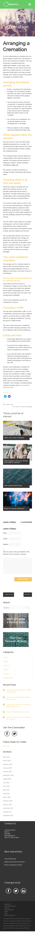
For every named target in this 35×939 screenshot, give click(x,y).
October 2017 (7, 812)
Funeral (23, 406)
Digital (5, 661)
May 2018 (6, 790)
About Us (7, 904)
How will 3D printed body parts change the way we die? (18, 691)
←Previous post (8, 594)
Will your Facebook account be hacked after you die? (18, 718)
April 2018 (6, 793)
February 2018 (7, 801)
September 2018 (8, 775)
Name (5, 533)
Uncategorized (8, 678)
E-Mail (5, 539)
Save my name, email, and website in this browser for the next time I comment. (16, 553)
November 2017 (8, 808)
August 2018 (7, 779)
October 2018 (7, 771)
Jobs (5, 913)
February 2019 (7, 764)
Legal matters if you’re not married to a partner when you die (18, 705)
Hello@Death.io (10, 835)
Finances (6, 665)
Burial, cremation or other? (13, 865)
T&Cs (6, 911)
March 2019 (7, 760)
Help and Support (10, 906)
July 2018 (6, 782)
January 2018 (7, 804)
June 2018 (6, 786)
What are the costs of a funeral (14, 862)
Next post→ (27, 594)
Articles (17, 406)
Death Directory (9, 915)
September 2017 (8, 815)
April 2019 (6, 757)
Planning (29, 406)
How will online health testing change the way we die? (18, 698)
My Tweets (6, 746)
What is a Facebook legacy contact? (18, 712)
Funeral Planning (10, 859)
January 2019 (7, 768)
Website (5, 544)
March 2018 (7, 797)
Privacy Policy (9, 910)
